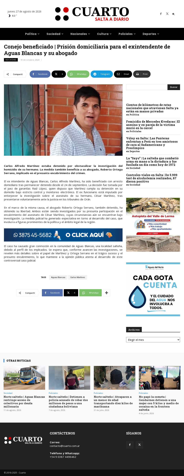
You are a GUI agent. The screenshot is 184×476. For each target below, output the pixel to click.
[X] (167, 14)
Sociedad (10, 59)
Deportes (135, 151)
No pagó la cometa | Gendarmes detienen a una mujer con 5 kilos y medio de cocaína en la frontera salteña (159, 403)
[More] (106, 292)
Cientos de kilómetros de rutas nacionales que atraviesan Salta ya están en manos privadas (152, 108)
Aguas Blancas (58, 277)
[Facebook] (160, 14)
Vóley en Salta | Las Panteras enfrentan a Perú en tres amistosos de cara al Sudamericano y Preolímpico (152, 143)
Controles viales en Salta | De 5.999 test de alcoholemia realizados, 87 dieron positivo (151, 178)
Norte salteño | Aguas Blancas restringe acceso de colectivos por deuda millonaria (24, 401)
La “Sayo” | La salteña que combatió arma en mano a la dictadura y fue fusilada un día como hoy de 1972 (152, 161)
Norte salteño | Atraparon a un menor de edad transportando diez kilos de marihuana (113, 401)
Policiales (135, 131)
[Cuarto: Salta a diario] (92, 14)
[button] (173, 14)
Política (134, 114)
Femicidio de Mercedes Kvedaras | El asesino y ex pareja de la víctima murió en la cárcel (153, 125)
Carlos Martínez (77, 277)
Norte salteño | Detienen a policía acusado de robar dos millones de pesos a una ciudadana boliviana (68, 401)
